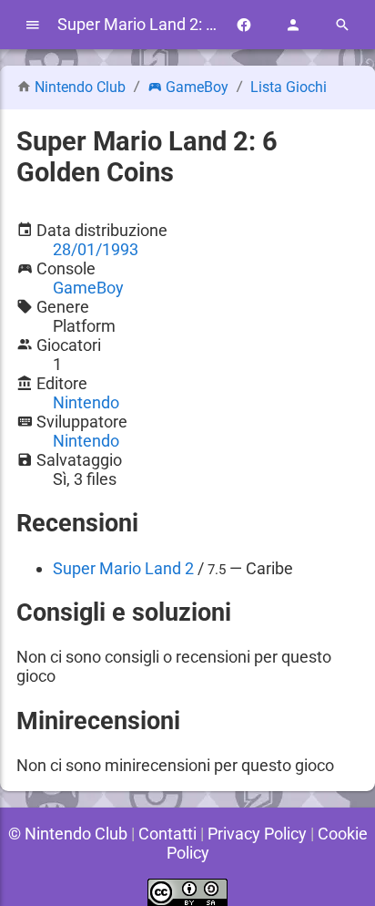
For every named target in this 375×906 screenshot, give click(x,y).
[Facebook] (244, 25)
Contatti (167, 833)
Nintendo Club (80, 87)
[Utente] (293, 25)
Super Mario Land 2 (123, 568)
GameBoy (197, 87)
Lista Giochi (288, 87)
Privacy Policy (257, 833)
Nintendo (86, 402)
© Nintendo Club (67, 833)
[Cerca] (342, 25)
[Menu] (32, 25)
